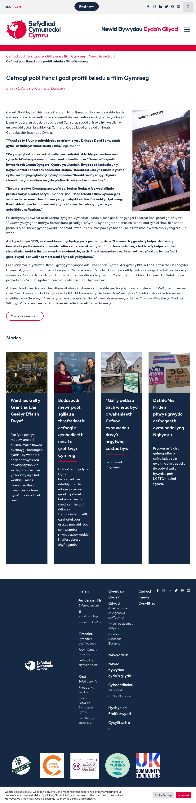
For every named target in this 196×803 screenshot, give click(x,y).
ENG (8, 7)
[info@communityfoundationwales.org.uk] (178, 6)
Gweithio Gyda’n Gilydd (116, 597)
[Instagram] (154, 6)
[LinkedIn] (160, 6)
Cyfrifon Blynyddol (119, 696)
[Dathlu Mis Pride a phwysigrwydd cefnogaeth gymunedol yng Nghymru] (169, 458)
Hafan (83, 591)
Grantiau (85, 633)
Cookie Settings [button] (163, 795)
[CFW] (33, 29)
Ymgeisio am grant (25, 316)
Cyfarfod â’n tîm (88, 605)
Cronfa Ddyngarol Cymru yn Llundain (35, 88)
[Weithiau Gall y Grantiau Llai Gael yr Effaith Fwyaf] (26, 458)
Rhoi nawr (86, 6)
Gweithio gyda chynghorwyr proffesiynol (117, 612)
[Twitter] (166, 6)
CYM (18, 7)
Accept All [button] (183, 795)
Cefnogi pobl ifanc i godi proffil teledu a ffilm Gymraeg (45, 56)
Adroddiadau (116, 690)
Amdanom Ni (89, 600)
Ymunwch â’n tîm (89, 622)
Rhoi (82, 676)
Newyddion (118, 655)
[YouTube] (172, 6)
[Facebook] (148, 6)
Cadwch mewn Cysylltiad (147, 597)
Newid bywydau (100, 56)
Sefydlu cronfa (87, 681)
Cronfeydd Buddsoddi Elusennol (115, 638)
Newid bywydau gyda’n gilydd (119, 669)
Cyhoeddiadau (120, 684)
